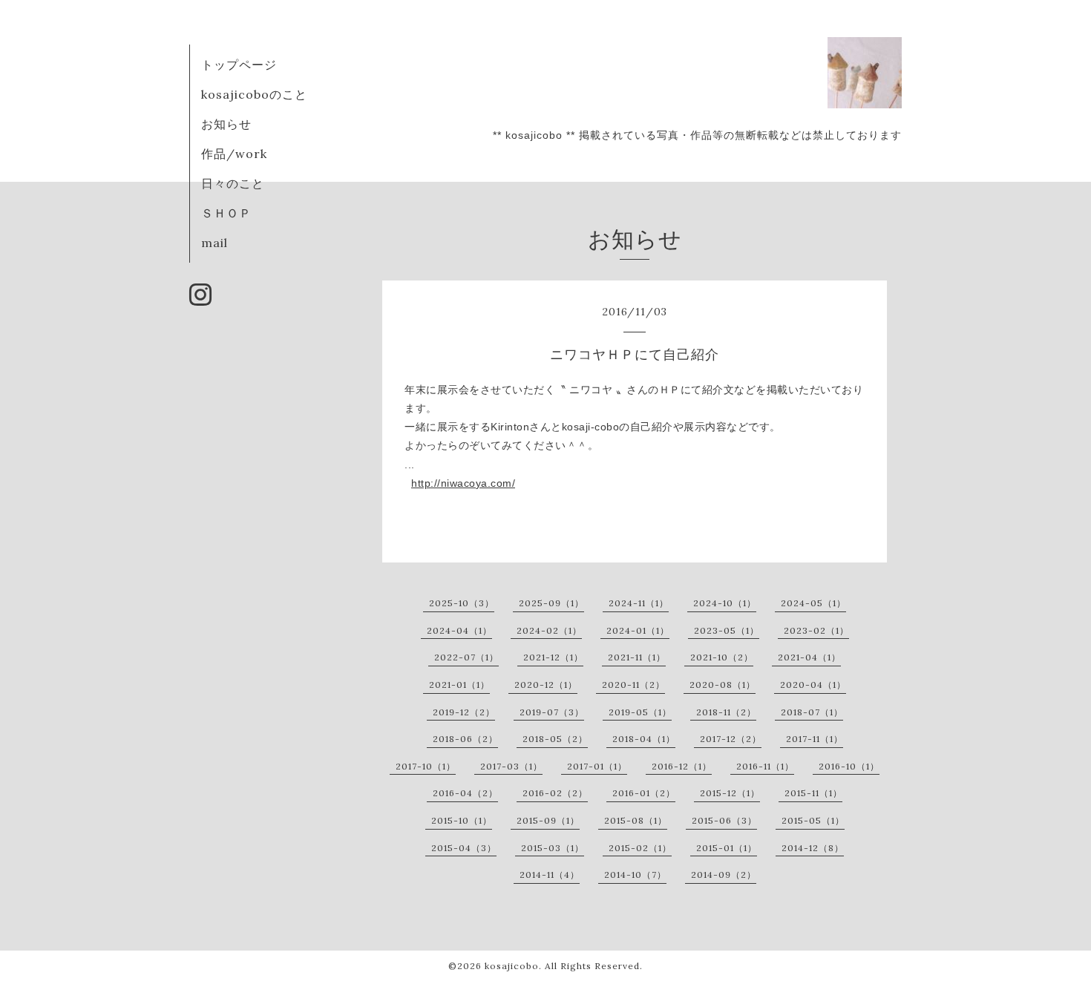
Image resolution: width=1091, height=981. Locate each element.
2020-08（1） (722, 684)
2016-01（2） (643, 792)
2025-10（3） (461, 602)
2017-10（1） (426, 766)
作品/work (234, 153)
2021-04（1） (809, 657)
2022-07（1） (466, 657)
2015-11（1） (813, 792)
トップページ (239, 64)
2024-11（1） (639, 602)
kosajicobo (512, 965)
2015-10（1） (461, 820)
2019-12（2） (464, 712)
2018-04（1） (643, 738)
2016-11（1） (765, 766)
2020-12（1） (545, 684)
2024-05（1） (813, 602)
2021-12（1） (553, 657)
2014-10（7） (635, 874)
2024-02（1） (549, 630)
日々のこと (232, 183)
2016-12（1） (682, 766)
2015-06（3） (724, 820)
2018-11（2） (726, 712)
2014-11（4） (550, 874)
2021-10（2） (721, 657)
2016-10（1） (849, 766)
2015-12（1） (730, 792)
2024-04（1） (459, 630)
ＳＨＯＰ (226, 213)
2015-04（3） (464, 847)
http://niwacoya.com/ (463, 483)
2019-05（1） (640, 712)
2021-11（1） (637, 657)
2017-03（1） (511, 766)
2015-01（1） (726, 847)
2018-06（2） (465, 738)
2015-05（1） (813, 820)
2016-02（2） (555, 792)
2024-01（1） (637, 630)
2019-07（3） (552, 712)
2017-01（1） (597, 766)
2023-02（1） (816, 630)
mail (214, 242)
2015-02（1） (640, 847)
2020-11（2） (633, 684)
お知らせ (226, 124)
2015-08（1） (635, 820)
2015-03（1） (552, 847)
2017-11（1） (814, 738)
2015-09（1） (548, 820)
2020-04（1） (813, 684)
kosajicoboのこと (254, 94)
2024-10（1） (724, 602)
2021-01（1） (459, 684)
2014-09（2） (723, 874)
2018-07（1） (812, 712)
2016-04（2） (465, 792)
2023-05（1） (726, 630)
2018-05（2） (555, 738)
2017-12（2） (730, 738)
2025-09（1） (551, 602)
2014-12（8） (813, 847)
